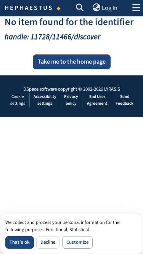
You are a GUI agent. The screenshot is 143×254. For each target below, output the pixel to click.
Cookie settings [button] (17, 100)
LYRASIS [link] (112, 89)
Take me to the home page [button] (72, 62)
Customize (77, 242)
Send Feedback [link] (124, 100)
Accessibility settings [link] (45, 100)
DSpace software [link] (40, 89)
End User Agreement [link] (97, 100)
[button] (80, 8)
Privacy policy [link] (71, 100)
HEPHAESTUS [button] (29, 8)
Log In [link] (109, 8)
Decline (47, 242)
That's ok (20, 242)
